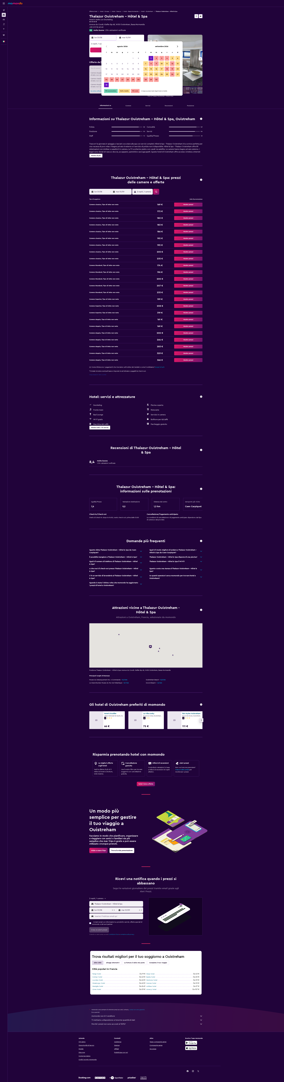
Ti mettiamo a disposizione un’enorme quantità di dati (113, 1020)
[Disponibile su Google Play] (191, 1043)
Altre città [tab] (97, 963)
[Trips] (4, 35)
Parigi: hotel (96, 974)
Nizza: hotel (150, 974)
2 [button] (138, 58)
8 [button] (133, 64)
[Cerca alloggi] (4, 15)
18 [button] (112, 74)
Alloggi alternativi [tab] (112, 963)
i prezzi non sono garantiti (137, 1009)
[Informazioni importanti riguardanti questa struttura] (201, 489)
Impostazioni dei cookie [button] (97, 374)
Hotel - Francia (116, 11)
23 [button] (138, 74)
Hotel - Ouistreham (147, 11)
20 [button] (122, 74)
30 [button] (138, 79)
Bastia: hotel (150, 977)
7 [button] (127, 64)
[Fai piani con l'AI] (4, 29)
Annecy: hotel (151, 989)
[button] (3, 3)
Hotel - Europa (104, 11)
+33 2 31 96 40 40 (96, 27)
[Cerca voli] (4, 10)
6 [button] (122, 64)
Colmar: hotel (97, 977)
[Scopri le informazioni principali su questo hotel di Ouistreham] (201, 118)
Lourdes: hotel (97, 980)
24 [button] (106, 79)
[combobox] (118, 903)
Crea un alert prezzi (182, 769)
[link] (146, 784)
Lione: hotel (96, 989)
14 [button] (128, 69)
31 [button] (106, 85)
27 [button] (122, 79)
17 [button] (106, 74)
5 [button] (117, 64)
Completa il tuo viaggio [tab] (158, 963)
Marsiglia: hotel (97, 986)
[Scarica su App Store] (191, 1048)
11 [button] (111, 69)
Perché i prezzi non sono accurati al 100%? (109, 1024)
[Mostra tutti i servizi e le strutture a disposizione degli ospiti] (201, 396)
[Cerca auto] (4, 19)
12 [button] (117, 69)
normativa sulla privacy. (127, 934)
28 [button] (128, 79)
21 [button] (128, 74)
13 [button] (122, 69)
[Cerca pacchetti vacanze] (4, 24)
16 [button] (138, 69)
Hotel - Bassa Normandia (130, 11)
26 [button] (117, 79)
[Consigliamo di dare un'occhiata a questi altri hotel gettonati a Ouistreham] (201, 704)
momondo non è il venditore (103, 1016)
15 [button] (133, 69)
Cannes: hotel (151, 983)
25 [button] (112, 79)
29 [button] (133, 79)
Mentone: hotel (151, 980)
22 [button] (133, 74)
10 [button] (106, 69)
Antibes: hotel (151, 986)
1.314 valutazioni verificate (115, 30)
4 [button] (111, 64)
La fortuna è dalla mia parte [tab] (134, 963)
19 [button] (117, 74)
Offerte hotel (93, 11)
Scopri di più (159, 367)
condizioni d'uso (114, 934)
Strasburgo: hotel (98, 983)
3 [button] (106, 64)
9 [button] (138, 64)
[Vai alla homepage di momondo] (15, 3)
